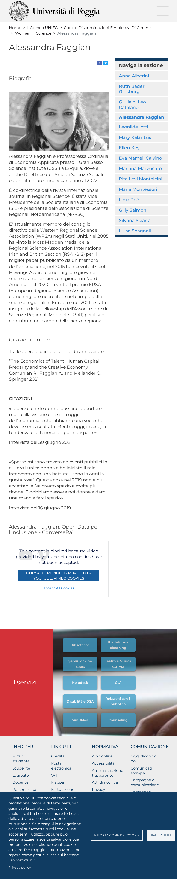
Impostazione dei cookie (116, 835)
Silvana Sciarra (135, 220)
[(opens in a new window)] (99, 62)
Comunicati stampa (141, 770)
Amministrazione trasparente (107, 773)
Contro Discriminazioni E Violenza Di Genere (107, 27)
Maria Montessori (138, 189)
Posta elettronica (61, 765)
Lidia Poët (130, 199)
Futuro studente (21, 758)
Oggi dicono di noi (144, 758)
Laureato (20, 775)
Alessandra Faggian (141, 117)
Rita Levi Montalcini (140, 179)
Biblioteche (80, 645)
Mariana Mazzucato (140, 168)
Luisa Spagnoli (135, 231)
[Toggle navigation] (162, 11)
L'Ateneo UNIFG (42, 27)
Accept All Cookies (58, 588)
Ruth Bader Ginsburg (132, 88)
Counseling (118, 720)
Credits (57, 756)
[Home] (66, 11)
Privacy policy (19, 867)
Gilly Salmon (132, 210)
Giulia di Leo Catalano (132, 104)
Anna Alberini (134, 76)
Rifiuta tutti (161, 835)
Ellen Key (129, 147)
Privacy (98, 789)
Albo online (102, 756)
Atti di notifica (105, 782)
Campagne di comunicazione (145, 782)
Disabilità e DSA (80, 701)
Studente (21, 768)
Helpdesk (80, 683)
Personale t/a (24, 789)
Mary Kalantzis (135, 137)
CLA (118, 683)
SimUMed (80, 720)
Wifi (55, 775)
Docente (20, 782)
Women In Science (33, 33)
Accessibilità (103, 763)
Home (15, 27)
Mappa (57, 782)
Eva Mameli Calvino (140, 158)
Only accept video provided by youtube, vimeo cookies (59, 575)
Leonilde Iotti (133, 127)
